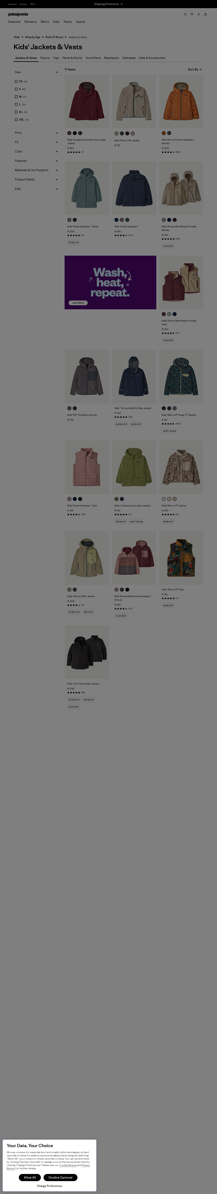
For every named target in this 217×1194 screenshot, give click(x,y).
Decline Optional (60, 1177)
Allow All (30, 1177)
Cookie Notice (68, 1165)
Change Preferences (49, 1186)
